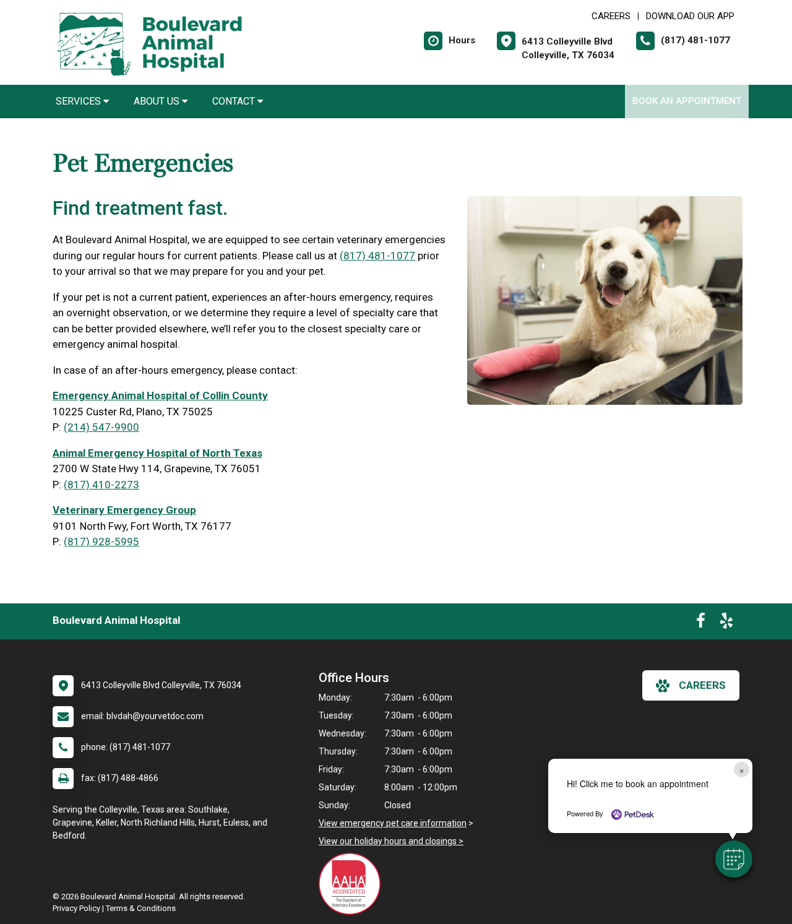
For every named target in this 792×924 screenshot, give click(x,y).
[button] (733, 859)
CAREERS (611, 16)
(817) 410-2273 (101, 484)
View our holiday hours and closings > (391, 841)
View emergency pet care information (393, 823)
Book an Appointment (686, 100)
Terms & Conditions (141, 908)
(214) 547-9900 (101, 427)
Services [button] (79, 101)
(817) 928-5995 (101, 541)
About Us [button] (158, 101)
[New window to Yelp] (726, 623)
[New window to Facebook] (701, 623)
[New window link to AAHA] (353, 884)
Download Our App (690, 16)
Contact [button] (234, 101)
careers (702, 685)
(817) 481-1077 (377, 255)
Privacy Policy (76, 908)
